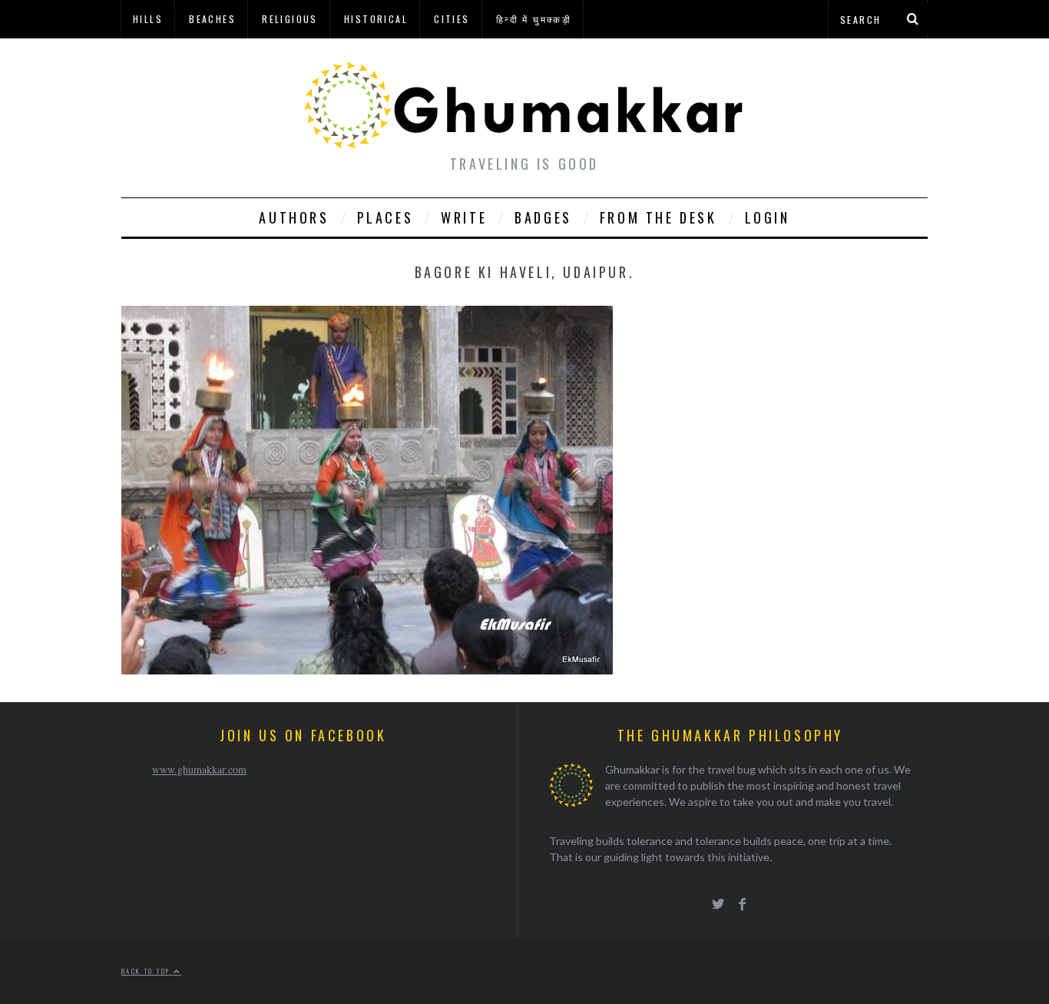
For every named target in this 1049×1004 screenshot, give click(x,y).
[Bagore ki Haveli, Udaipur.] (367, 669)
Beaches (212, 18)
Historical (376, 18)
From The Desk (658, 217)
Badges (543, 217)
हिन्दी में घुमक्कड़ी (533, 18)
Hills (148, 18)
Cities (451, 18)
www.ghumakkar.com (199, 769)
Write (464, 217)
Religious (290, 18)
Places (385, 217)
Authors (294, 217)
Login (767, 217)
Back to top (147, 971)
